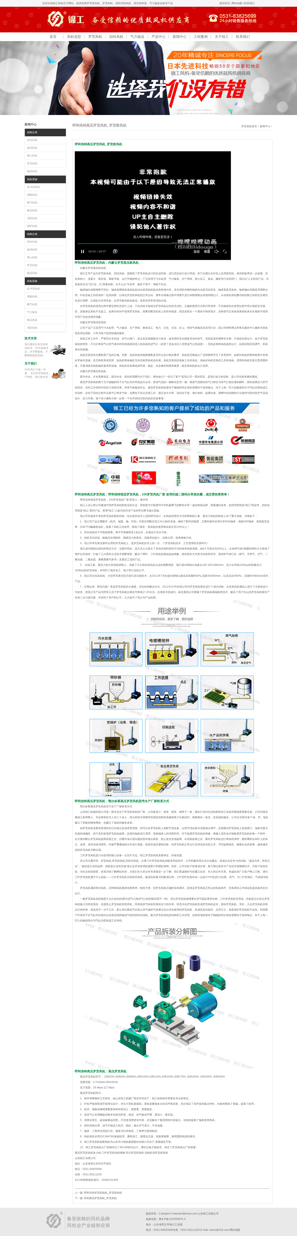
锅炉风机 (32, 226)
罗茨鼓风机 (93, 3)
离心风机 (32, 155)
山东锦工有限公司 (208, 1213)
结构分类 (32, 132)
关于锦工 (222, 36)
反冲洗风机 (33, 186)
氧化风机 (32, 210)
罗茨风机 (107, 3)
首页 (53, 36)
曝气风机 (32, 202)
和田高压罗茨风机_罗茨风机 (100, 1198)
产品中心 (158, 36)
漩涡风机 (32, 147)
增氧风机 (32, 194)
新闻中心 (180, 36)
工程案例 (201, 36)
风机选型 (74, 36)
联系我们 (249, 3)
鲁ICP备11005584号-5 (172, 1219)
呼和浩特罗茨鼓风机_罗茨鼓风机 (103, 1192)
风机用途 (32, 179)
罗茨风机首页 (249, 126)
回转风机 (116, 36)
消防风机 (32, 218)
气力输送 (137, 36)
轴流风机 (32, 171)
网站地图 (237, 3)
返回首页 (224, 3)
